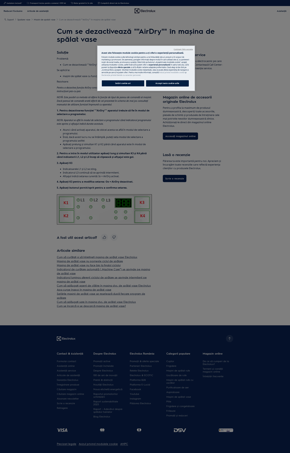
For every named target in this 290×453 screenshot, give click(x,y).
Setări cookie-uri (123, 83)
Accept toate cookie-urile (167, 83)
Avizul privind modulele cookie (172, 72)
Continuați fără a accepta (183, 49)
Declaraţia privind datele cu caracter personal (121, 75)
